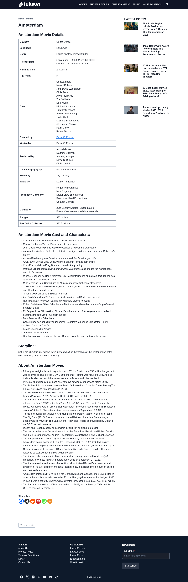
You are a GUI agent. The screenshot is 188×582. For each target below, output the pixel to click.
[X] (27, 501)
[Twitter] (27, 577)
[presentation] (131, 26)
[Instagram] (33, 577)
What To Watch (152, 4)
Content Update (27, 525)
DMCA (21, 559)
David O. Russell (65, 137)
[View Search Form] (167, 4)
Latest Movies (77, 548)
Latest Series (77, 551)
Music (136, 4)
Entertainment (121, 4)
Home (21, 19)
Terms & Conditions (28, 555)
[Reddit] (32, 501)
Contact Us (24, 562)
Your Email (128, 551)
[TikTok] (56, 577)
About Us (23, 548)
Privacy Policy (25, 551)
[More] (49, 501)
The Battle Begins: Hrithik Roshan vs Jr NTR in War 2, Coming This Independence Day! (155, 29)
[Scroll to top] (181, 576)
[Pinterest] (38, 501)
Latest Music (76, 555)
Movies (82, 4)
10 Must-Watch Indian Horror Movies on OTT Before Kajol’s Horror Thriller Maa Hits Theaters (155, 71)
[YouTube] (45, 577)
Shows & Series (99, 4)
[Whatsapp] (44, 501)
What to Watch (77, 562)
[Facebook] (21, 501)
